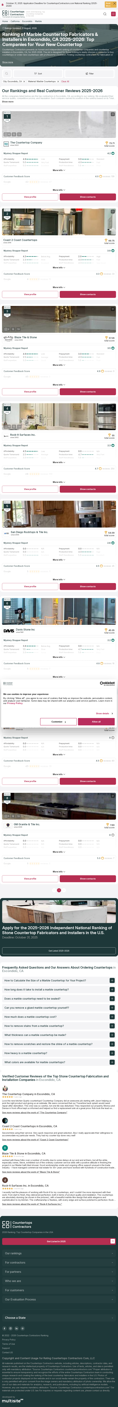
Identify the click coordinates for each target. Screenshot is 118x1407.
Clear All (65, 81)
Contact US (7, 1352)
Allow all (96, 721)
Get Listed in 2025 (56, 1241)
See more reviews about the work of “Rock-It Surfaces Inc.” (32, 1204)
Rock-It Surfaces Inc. (23, 435)
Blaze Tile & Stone (26, 337)
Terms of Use (8, 1344)
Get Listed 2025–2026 (59, 951)
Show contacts (88, 197)
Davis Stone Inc (25, 629)
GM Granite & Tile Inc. (27, 824)
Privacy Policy (9, 1339)
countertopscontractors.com (78, 1369)
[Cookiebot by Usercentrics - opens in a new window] (102, 684)
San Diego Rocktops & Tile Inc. (29, 532)
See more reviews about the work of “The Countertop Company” (34, 1112)
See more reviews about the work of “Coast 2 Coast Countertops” (35, 1139)
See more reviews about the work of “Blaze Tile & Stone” (31, 1172)
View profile (30, 197)
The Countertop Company (26, 142)
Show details (102, 713)
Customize (57, 721)
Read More (108, 4)
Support (6, 1348)
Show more (7, 62)
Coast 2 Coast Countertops (20, 240)
